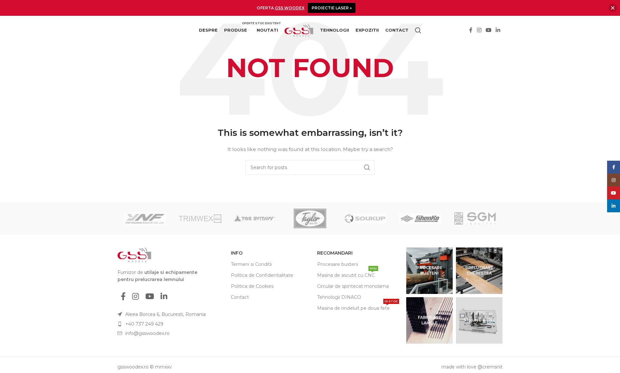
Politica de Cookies (252, 286)
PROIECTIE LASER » (332, 7)
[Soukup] (364, 218)
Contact (240, 297)
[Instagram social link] (479, 30)
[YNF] (145, 218)
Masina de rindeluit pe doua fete (357, 307)
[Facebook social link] (471, 30)
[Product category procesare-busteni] (429, 270)
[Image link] (134, 254)
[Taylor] (310, 218)
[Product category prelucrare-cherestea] (479, 270)
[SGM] (475, 218)
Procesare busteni (337, 264)
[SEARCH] (367, 167)
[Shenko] (419, 218)
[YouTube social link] (488, 30)
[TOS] (255, 218)
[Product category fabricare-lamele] (429, 320)
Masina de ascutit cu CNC (347, 274)
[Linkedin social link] (498, 30)
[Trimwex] (199, 218)
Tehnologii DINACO (339, 297)
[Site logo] (299, 30)
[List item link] (166, 324)
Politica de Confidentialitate (262, 275)
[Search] (418, 30)
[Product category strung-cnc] (479, 320)
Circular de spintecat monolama (353, 286)
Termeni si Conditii (251, 264)
